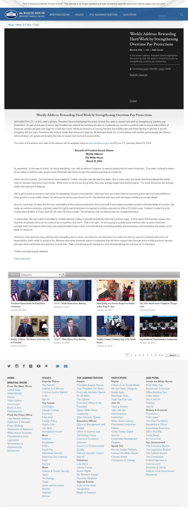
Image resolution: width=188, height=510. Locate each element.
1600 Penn (129, 14)
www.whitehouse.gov (98, 143)
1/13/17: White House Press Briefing (70, 339)
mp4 (145, 68)
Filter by (15, 274)
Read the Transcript (139, 74)
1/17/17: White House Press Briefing (70, 303)
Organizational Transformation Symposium (158, 339)
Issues (79, 14)
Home (24, 14)
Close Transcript (22, 258)
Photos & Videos (24, 24)
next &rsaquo (172, 355)
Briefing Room (60, 14)
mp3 (161, 68)
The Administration (103, 14)
